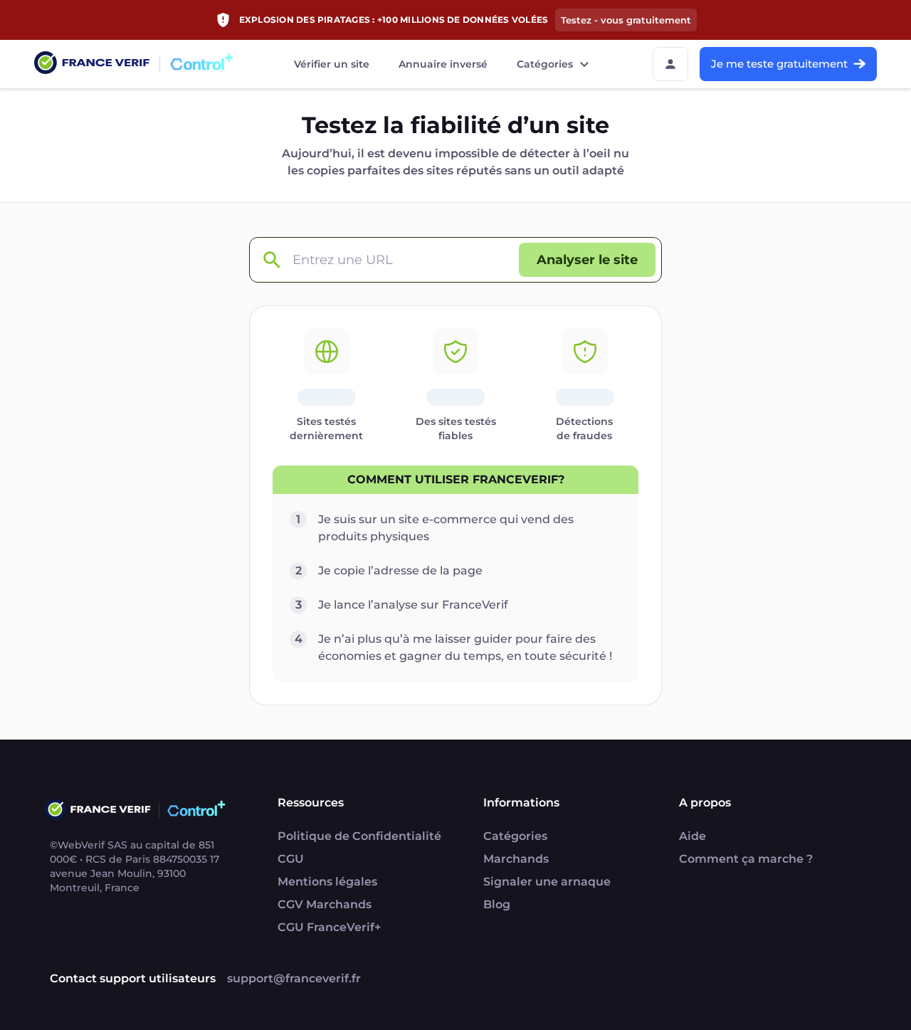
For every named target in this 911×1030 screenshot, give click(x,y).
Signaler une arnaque (547, 881)
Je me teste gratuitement (779, 63)
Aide (692, 836)
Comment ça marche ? (746, 859)
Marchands (516, 859)
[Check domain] (271, 260)
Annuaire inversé (443, 64)
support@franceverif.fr (294, 978)
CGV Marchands (325, 904)
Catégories (545, 64)
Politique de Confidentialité (359, 836)
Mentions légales (327, 881)
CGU (291, 859)
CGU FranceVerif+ (329, 927)
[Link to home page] (91, 64)
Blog (496, 904)
